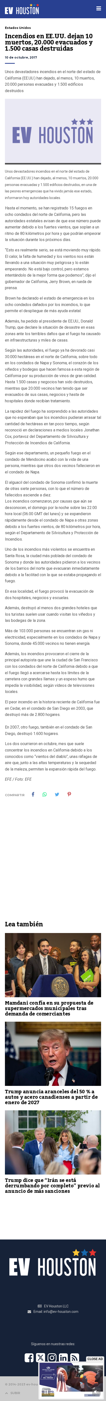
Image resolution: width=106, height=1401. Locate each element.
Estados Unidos (18, 28)
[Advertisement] (53, 863)
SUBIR (15, 1393)
